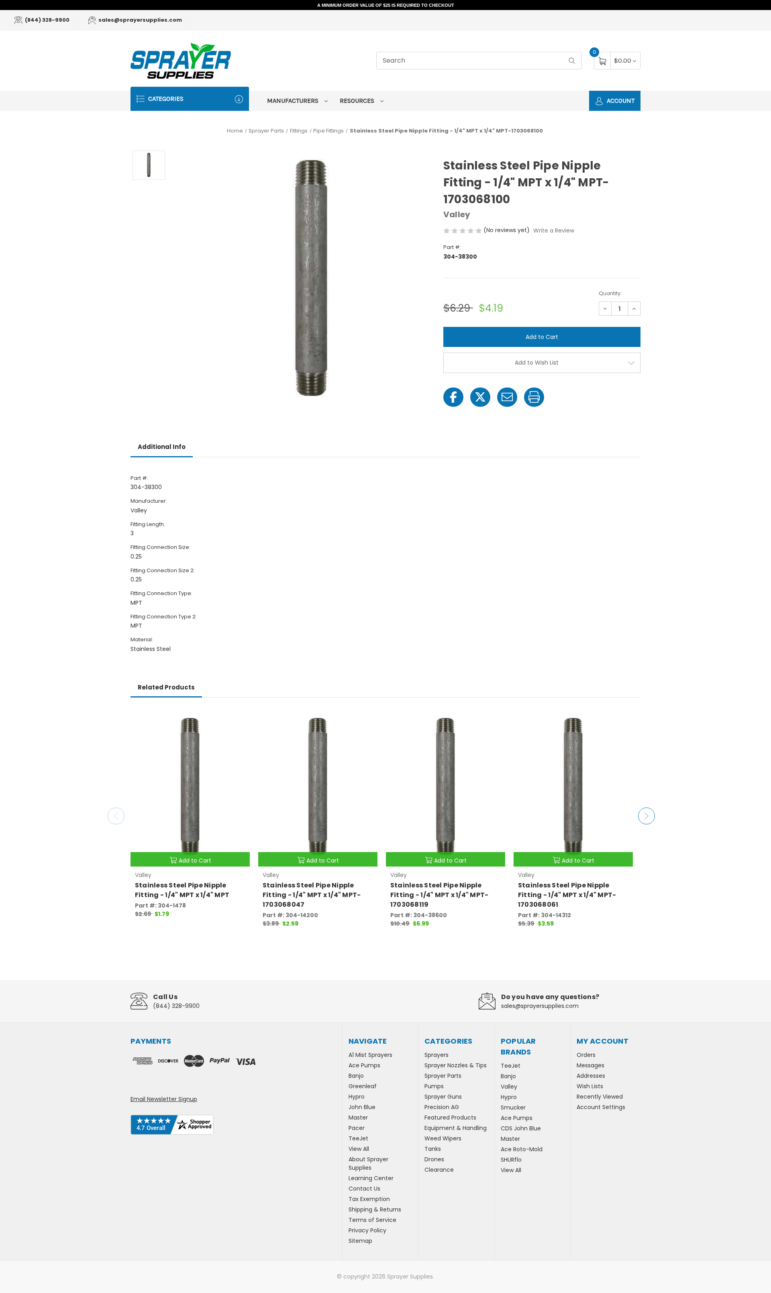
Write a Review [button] (553, 230)
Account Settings (601, 1107)
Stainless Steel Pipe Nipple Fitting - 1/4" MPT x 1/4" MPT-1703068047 (312, 895)
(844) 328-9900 (46, 20)
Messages (590, 1065)
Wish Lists (590, 1086)
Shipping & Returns (375, 1209)
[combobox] (479, 61)
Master (358, 1118)
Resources (358, 100)
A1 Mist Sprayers (370, 1055)
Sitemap (360, 1241)
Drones (434, 1159)
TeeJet (358, 1138)
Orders (586, 1055)
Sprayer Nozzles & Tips (455, 1065)
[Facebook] (453, 397)
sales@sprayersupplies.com (139, 20)
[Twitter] (480, 397)
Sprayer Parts (442, 1076)
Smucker (513, 1107)
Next (646, 816)
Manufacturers (293, 100)
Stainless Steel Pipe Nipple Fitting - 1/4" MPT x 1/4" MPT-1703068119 (439, 895)
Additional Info (162, 447)
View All (359, 1149)
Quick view (238, 718)
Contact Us (364, 1189)
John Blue (362, 1107)
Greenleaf (363, 1086)
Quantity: (610, 293)
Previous (116, 816)
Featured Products (450, 1118)
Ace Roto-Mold (522, 1149)
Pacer (357, 1128)
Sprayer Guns (443, 1097)
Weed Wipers (442, 1138)
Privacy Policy (367, 1230)
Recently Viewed (600, 1097)
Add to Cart (195, 861)
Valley (509, 1087)
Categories (165, 98)
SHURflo (511, 1160)
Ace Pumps (364, 1065)
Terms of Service (372, 1220)
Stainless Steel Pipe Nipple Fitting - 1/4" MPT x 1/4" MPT (182, 890)
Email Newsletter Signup (164, 1099)
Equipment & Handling (455, 1128)
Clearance (439, 1170)
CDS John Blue (521, 1128)
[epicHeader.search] (572, 61)
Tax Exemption (369, 1199)
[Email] (507, 397)
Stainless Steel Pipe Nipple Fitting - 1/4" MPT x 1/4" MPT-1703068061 (567, 895)
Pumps (434, 1086)
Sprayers (436, 1055)
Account (619, 100)
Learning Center (371, 1178)
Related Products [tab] (166, 687)
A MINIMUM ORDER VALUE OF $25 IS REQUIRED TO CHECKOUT (385, 5)
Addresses (591, 1076)
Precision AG (441, 1107)
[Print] (534, 397)
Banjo (356, 1076)
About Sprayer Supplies (368, 1163)
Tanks (432, 1149)
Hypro (357, 1097)
